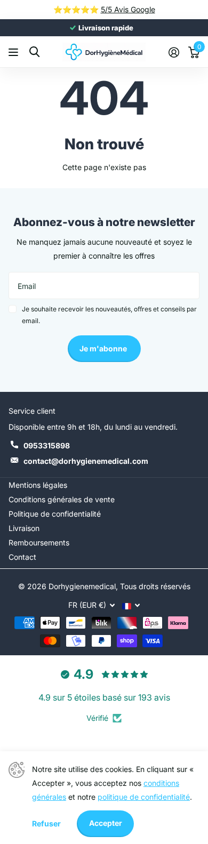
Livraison (24, 528)
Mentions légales (38, 484)
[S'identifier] (173, 52)
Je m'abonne (104, 348)
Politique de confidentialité (55, 513)
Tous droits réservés (155, 586)
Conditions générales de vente (62, 499)
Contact (22, 556)
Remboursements (39, 542)
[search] (34, 52)
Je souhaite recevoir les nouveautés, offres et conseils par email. (109, 315)
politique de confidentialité (144, 796)
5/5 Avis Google (128, 9)
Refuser (46, 823)
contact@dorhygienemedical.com (85, 460)
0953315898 (46, 445)
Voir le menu (15, 52)
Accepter (105, 822)
